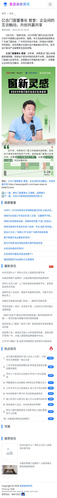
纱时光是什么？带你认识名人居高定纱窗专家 (23, 272)
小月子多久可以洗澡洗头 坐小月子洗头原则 (26, 388)
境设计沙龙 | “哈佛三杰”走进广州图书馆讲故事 (26, 232)
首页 (4, 13)
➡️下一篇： (7, 196)
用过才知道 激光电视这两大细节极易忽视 (23, 243)
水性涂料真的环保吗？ (14, 248)
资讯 (11, 13)
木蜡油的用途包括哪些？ (19, 418)
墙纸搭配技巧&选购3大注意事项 (19, 259)
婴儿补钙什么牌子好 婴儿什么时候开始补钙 (26, 399)
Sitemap (6, 489)
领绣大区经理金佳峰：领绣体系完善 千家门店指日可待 (29, 221)
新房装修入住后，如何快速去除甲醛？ (24, 404)
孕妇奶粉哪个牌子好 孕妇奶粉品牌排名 (24, 393)
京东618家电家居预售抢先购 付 (27, 196)
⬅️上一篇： (7, 192)
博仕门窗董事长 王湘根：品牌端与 (29, 192)
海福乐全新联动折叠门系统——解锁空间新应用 (24, 300)
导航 (12, 489)
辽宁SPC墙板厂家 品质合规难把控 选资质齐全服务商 (27, 341)
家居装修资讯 (26, 485)
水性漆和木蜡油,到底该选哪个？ (19, 253)
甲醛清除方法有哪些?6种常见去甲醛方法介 (26, 382)
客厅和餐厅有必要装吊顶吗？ (17, 237)
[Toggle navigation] (50, 4)
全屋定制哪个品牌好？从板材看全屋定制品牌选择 (25, 278)
